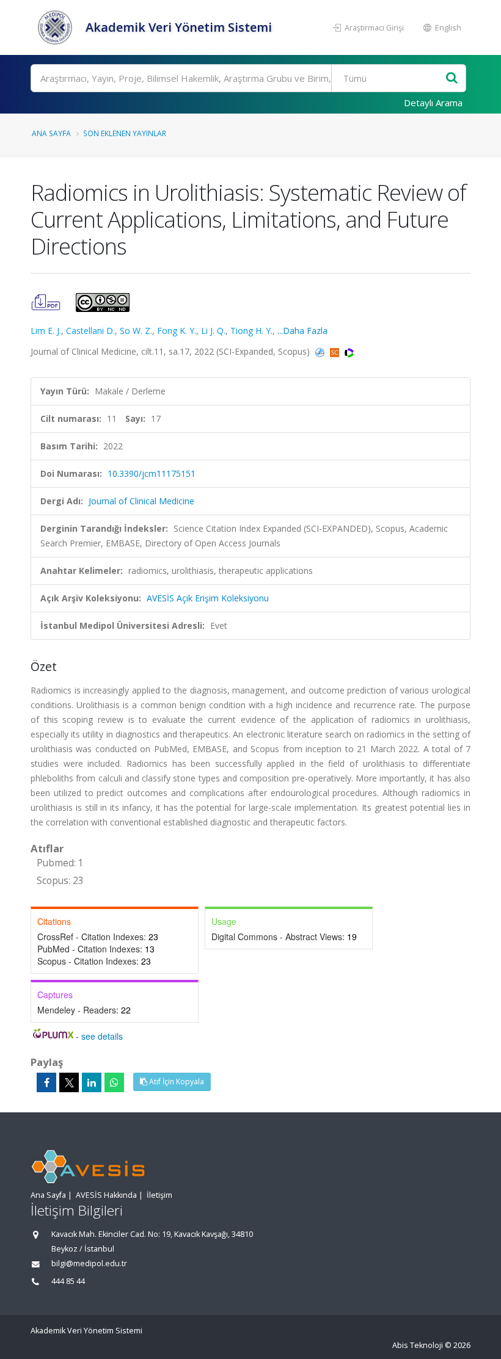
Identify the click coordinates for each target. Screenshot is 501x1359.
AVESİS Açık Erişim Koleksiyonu (208, 598)
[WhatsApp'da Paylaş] (114, 1082)
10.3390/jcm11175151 (152, 473)
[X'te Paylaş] (69, 1082)
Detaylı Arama (433, 102)
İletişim (159, 1195)
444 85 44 (68, 1281)
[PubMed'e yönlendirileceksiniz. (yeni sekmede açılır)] (321, 351)
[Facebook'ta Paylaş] (46, 1082)
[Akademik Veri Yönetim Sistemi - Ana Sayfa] (56, 27)
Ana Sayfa (51, 133)
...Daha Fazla (302, 330)
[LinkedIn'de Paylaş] (91, 1082)
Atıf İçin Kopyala (175, 1081)
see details (102, 1036)
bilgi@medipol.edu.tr (89, 1263)
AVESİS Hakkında (106, 1195)
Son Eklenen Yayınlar (124, 133)
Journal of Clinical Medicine (141, 501)
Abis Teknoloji (417, 1345)
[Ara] (452, 78)
